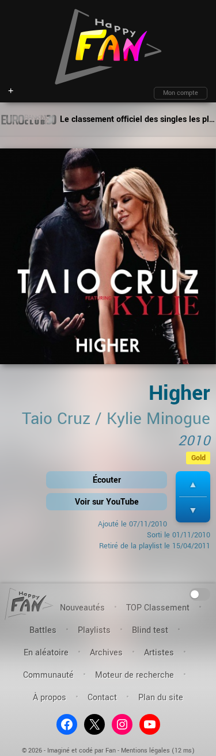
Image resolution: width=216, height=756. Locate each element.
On (200, 593)
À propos (49, 698)
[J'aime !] (193, 484)
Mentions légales (145, 750)
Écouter (107, 480)
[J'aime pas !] (193, 510)
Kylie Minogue (158, 418)
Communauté (48, 675)
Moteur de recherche (134, 675)
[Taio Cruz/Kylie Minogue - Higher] (108, 260)
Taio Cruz (56, 418)
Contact (102, 698)
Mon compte (180, 93)
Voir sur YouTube (107, 502)
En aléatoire (46, 653)
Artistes (159, 653)
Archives (106, 653)
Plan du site (160, 698)
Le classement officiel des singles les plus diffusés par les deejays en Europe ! (137, 119)
